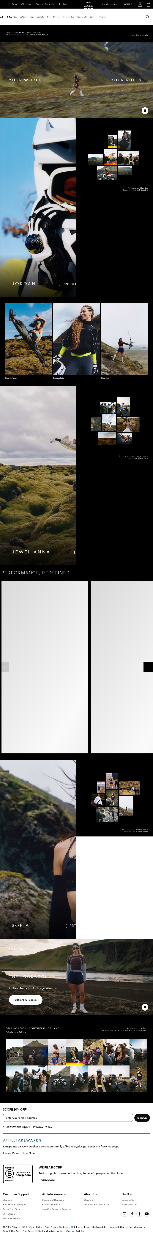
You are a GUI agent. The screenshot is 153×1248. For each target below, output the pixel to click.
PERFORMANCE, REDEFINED (35, 572)
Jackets (40, 17)
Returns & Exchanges (14, 1204)
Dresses (56, 17)
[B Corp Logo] (18, 1174)
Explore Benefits (51, 1204)
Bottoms (23, 17)
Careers (88, 1199)
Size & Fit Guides (12, 1218)
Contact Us (128, 1199)
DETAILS (128, 4)
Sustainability (100, 1227)
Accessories (68, 17)
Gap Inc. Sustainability (96, 1204)
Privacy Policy (42, 1127)
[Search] (147, 17)
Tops (32, 17)
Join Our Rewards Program (56, 1209)
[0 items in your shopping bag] (148, 4)
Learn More (11, 1153)
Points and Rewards (53, 1199)
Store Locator (129, 1204)
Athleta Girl (82, 17)
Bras (49, 17)
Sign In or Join (109, 4)
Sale (92, 17)
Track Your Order (12, 1209)
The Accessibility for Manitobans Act (43, 1231)
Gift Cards (9, 1213)
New (15, 17)
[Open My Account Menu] (140, 4)
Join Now (28, 1153)
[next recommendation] (148, 671)
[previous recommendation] (4, 671)
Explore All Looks (26, 999)
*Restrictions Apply (16, 1127)
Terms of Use (83, 1227)
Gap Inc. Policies (75, 1231)
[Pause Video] (145, 110)
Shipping (7, 1199)
